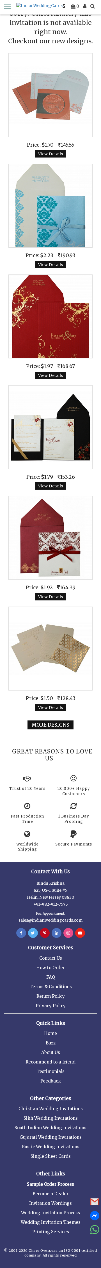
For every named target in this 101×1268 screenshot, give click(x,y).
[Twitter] (32, 933)
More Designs (50, 725)
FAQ (50, 977)
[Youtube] (80, 933)
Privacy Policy (51, 1005)
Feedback (50, 1081)
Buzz (51, 1043)
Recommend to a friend (50, 1062)
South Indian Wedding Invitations (50, 1127)
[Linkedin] (56, 933)
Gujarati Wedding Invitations (51, 1137)
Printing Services (50, 1231)
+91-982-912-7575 (50, 904)
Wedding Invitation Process (50, 1212)
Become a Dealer (50, 1193)
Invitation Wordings (50, 1203)
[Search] (92, 6)
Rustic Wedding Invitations (50, 1146)
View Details (50, 153)
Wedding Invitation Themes (51, 1222)
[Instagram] (68, 933)
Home (50, 1033)
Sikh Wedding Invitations (51, 1118)
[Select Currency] (64, 6)
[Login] (84, 6)
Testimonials (50, 1071)
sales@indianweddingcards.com (50, 920)
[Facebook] (21, 933)
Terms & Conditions (50, 986)
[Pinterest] (44, 933)
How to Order (50, 967)
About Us (50, 1052)
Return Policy (50, 996)
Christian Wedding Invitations (51, 1108)
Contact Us (50, 958)
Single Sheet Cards (51, 1156)
